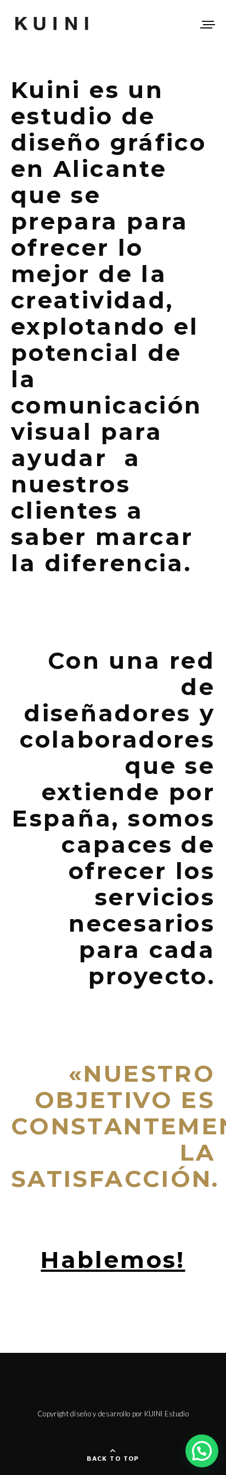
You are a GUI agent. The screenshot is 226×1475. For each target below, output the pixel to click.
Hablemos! (113, 1260)
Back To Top (113, 1458)
